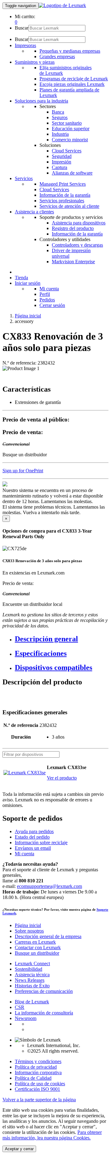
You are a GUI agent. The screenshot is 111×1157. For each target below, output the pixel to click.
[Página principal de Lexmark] (62, 5)
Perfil (44, 294)
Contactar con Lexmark (38, 947)
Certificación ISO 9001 (37, 1089)
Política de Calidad (33, 1078)
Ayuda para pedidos (34, 831)
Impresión (61, 161)
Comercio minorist (70, 139)
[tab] (62, 639)
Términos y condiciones (38, 1061)
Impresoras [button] (25, 45)
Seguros (60, 117)
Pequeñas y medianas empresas (69, 51)
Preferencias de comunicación (44, 991)
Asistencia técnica (32, 974)
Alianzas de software (72, 172)
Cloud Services (66, 150)
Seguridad (62, 156)
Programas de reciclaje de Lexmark (73, 78)
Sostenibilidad (28, 969)
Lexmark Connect (32, 963)
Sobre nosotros (29, 930)
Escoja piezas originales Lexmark (72, 84)
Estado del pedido (32, 837)
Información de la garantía (64, 195)
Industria (60, 134)
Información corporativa (38, 1072)
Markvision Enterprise (73, 261)
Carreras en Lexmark (35, 942)
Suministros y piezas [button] (35, 62)
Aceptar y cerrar (19, 1149)
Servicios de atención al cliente (69, 206)
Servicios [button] (24, 178)
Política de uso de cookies (40, 1083)
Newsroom (25, 1018)
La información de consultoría (44, 1012)
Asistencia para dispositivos (78, 222)
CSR (19, 1007)
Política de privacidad (36, 1067)
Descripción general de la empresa (48, 936)
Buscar (21, 27)
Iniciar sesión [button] (27, 283)
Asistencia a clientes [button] (34, 211)
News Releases (29, 980)
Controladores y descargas (77, 245)
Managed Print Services (62, 184)
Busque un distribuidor (37, 953)
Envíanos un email (33, 848)
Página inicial (28, 315)
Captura (59, 167)
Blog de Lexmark (32, 1001)
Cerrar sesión (52, 305)
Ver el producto (62, 777)
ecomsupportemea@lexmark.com (49, 886)
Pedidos (47, 299)
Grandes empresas (57, 56)
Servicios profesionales (61, 200)
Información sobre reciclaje (41, 842)
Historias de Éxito (32, 985)
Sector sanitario (67, 123)
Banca (58, 112)
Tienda (21, 277)
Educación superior (70, 128)
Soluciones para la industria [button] (41, 100)
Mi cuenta (49, 288)
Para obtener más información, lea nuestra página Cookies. (52, 1135)
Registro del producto (73, 228)
